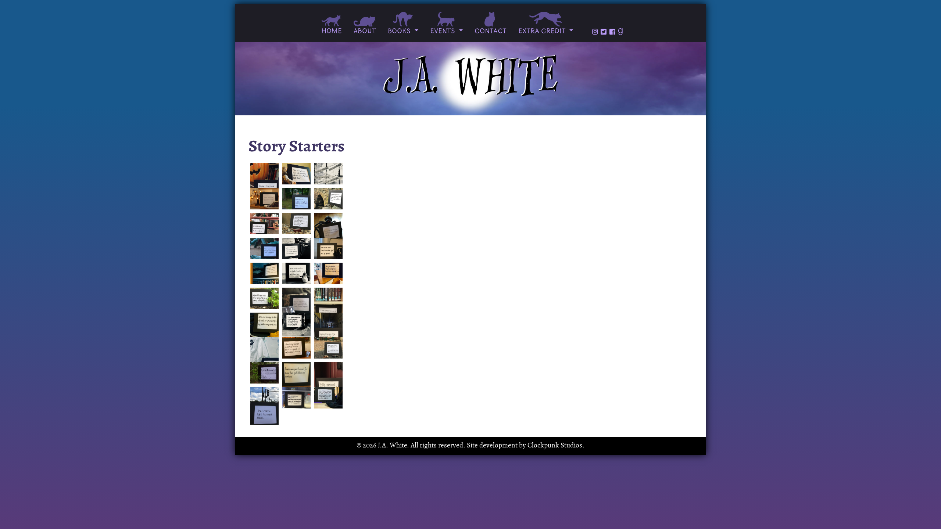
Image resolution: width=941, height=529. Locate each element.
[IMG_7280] (296, 273)
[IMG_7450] (264, 356)
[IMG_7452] (328, 273)
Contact (491, 31)
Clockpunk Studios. (555, 445)
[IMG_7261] (296, 325)
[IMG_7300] (264, 248)
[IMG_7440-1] (264, 223)
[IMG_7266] (264, 406)
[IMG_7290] (296, 223)
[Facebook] (612, 31)
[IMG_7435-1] (328, 348)
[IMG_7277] (296, 381)
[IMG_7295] (296, 173)
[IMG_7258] (328, 232)
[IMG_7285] (264, 298)
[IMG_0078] (328, 381)
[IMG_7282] (264, 182)
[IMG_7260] (264, 198)
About (365, 31)
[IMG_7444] (328, 398)
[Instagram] (595, 31)
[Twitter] (604, 31)
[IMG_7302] (264, 373)
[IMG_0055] (328, 331)
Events (443, 31)
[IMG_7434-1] (328, 198)
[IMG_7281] (328, 248)
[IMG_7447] (264, 331)
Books (400, 31)
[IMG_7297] (328, 173)
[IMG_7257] (296, 398)
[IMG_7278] (296, 306)
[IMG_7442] (296, 348)
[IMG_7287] (296, 248)
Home (332, 31)
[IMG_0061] (328, 306)
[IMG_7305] (296, 198)
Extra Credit (543, 31)
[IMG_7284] (264, 273)
